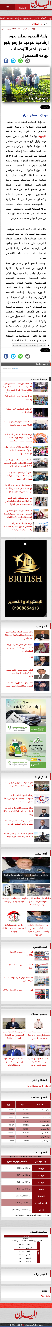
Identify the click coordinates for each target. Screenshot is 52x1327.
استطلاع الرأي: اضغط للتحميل (38, 1086)
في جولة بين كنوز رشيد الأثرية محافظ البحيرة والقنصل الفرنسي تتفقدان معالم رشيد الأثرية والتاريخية (18, 501)
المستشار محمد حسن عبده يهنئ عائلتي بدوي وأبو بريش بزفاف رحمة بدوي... (38, 1034)
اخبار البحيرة (30, 345)
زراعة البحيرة (17, 345)
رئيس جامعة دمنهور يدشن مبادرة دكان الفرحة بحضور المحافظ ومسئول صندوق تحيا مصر (18, 437)
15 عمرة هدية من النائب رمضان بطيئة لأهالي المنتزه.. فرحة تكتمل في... (38, 1061)
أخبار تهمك (41, 853)
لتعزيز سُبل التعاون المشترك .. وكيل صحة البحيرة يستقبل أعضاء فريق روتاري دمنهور (18, 475)
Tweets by (46, 1296)
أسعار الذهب (40, 1151)
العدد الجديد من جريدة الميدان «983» (18, 990)
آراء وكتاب (41, 626)
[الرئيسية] (22, 7)
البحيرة (42, 136)
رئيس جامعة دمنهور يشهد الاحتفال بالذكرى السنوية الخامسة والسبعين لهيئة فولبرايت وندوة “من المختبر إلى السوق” (18, 526)
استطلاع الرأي (39, 1079)
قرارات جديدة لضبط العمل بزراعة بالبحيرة (18, 397)
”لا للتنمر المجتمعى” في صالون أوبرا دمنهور (19, 410)
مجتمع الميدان (39, 1013)
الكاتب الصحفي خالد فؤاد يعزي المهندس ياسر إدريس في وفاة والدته (14, 1061)
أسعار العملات (39, 1097)
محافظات (37, 24)
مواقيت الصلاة (38, 1231)
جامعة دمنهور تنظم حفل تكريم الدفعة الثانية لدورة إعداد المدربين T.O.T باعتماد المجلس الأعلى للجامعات (18, 463)
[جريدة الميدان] (26, 579)
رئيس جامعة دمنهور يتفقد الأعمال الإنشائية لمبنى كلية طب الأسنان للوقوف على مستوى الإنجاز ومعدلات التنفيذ (18, 488)
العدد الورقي (40, 946)
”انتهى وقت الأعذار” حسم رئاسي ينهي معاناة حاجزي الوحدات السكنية (14, 1034)
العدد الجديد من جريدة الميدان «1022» (21, 966)
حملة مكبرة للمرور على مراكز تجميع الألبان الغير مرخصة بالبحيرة (18, 423)
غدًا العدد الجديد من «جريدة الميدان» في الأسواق (18, 978)
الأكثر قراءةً (41, 776)
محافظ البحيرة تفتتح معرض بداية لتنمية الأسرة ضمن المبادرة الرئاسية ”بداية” (18, 450)
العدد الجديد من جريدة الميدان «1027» (21, 953)
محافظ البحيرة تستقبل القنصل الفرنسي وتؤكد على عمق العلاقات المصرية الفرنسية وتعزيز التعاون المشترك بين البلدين (18, 514)
